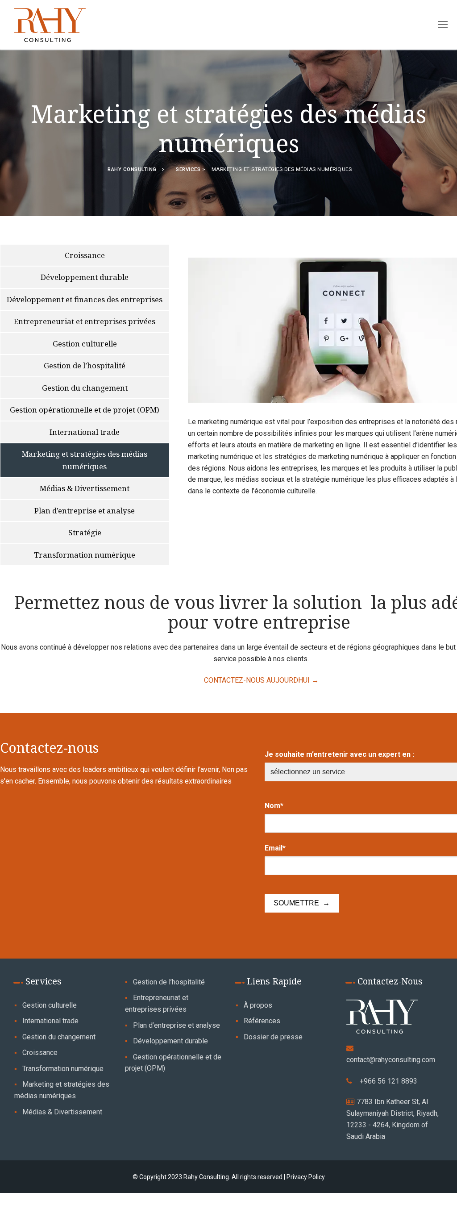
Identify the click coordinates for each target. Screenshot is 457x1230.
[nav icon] (442, 25)
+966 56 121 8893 (388, 1081)
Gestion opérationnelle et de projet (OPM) (173, 1063)
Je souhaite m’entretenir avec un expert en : (339, 754)
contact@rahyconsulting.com (390, 1059)
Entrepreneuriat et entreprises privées (156, 1003)
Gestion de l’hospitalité (169, 982)
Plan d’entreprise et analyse (176, 1025)
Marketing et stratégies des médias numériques (61, 1090)
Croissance (40, 1052)
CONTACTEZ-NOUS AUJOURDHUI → (261, 680)
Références (262, 1021)
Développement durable (170, 1041)
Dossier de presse (273, 1037)
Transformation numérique (63, 1068)
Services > (191, 169)
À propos (258, 1005)
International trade (50, 1021)
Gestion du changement (59, 1037)
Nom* (274, 805)
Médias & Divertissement (62, 1112)
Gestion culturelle (49, 1005)
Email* (275, 848)
